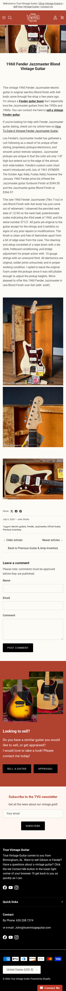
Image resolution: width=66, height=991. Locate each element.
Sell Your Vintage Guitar (26, 6)
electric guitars (18, 526)
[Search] (11, 17)
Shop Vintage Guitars (50, 3)
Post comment (18, 647)
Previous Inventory (12, 529)
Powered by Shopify (40, 978)
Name (6, 580)
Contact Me (51, 987)
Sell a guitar (17, 768)
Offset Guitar (53, 526)
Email (6, 598)
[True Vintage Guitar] (33, 17)
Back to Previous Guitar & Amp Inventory (33, 548)
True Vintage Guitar (20, 978)
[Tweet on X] (11, 511)
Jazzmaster (40, 526)
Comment (9, 615)
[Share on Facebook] (16, 511)
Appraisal (45, 768)
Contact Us (47, 6)
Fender (30, 526)
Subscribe (33, 825)
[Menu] (4, 17)
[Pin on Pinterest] (20, 511)
